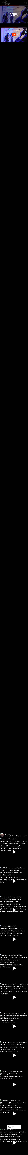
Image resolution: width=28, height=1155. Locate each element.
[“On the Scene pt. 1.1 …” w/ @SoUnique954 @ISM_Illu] (14, 1055)
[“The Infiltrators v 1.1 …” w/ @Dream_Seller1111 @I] (14, 939)
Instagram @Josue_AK (11, 1127)
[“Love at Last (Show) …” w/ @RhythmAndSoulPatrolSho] (14, 852)
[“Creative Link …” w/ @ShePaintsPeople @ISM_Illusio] (14, 1026)
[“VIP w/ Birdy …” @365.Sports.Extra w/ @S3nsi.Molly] (14, 1084)
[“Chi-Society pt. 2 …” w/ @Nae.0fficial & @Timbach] (14, 881)
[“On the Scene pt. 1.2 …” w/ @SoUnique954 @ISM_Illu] (14, 997)
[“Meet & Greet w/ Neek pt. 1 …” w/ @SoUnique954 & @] (14, 910)
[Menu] (25, 2)
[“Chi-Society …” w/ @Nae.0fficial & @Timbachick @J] (14, 1113)
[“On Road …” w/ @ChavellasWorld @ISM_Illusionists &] (14, 968)
